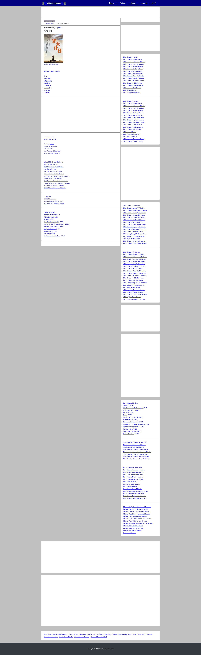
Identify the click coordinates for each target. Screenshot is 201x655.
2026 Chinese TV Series (131, 205)
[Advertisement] (92, 12)
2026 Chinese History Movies (133, 71)
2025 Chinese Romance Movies (133, 122)
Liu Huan (47, 90)
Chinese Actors (73, 634)
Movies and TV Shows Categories (98, 634)
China (52, 144)
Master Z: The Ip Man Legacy (54, 224)
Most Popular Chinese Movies (53, 167)
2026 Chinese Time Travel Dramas (135, 243)
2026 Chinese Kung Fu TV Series (134, 224)
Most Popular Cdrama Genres (133, 447)
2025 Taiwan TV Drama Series (133, 285)
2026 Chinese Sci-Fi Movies (132, 83)
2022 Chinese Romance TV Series (55, 188)
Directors (83, 634)
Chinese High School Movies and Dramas (137, 519)
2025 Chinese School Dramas (133, 292)
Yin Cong (47, 92)
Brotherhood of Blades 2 (52, 236)
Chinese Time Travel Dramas (133, 528)
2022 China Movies (50, 199)
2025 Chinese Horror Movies (133, 115)
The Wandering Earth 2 (131, 426)
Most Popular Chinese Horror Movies (136, 456)
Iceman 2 (47, 233)
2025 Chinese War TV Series (133, 280)
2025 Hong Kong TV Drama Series (135, 283)
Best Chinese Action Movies (53, 171)
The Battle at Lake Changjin (133, 408)
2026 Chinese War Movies (132, 88)
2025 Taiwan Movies (130, 136)
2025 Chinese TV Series (131, 252)
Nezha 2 (126, 405)
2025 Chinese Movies (130, 101)
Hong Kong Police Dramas (132, 530)
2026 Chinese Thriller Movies (133, 85)
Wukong (46, 219)
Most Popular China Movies (53, 178)
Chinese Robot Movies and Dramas (135, 521)
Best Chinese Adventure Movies (134, 470)
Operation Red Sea (129, 431)
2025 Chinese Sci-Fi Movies (132, 125)
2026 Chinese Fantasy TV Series (134, 220)
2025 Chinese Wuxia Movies (132, 141)
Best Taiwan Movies (130, 486)
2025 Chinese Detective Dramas (134, 290)
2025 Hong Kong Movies (131, 134)
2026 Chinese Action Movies (132, 59)
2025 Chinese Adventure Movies (134, 106)
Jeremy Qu (47, 88)
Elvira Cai (47, 85)
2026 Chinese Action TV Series (133, 208)
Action (50, 153)
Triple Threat (48, 217)
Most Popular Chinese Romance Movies (57, 183)
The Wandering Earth (51, 222)
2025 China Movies (129, 132)
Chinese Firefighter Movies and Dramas (137, 514)
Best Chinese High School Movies (134, 496)
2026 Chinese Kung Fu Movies (133, 76)
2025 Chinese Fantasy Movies (133, 113)
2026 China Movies (129, 90)
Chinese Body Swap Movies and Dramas (137, 507)
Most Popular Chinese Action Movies (56, 181)
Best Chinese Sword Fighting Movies (135, 491)
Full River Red (128, 419)
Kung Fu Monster (50, 229)
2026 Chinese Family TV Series (134, 217)
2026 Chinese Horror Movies (133, 73)
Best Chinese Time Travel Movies (134, 498)
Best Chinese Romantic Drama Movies (56, 176)
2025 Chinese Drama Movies (133, 110)
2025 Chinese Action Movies (132, 103)
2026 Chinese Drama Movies (133, 66)
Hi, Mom (126, 412)
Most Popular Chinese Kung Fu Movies (136, 459)
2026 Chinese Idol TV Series (132, 222)
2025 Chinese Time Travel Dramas (135, 294)
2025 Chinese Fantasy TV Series (134, 266)
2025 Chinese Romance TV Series (134, 275)
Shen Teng (47, 78)
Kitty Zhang (48, 81)
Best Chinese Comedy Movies (133, 472)
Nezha (125, 415)
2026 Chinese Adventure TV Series (135, 210)
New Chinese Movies (66, 637)
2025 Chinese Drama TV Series (134, 261)
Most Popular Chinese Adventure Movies (137, 452)
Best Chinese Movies (50, 164)
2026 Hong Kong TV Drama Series (135, 234)
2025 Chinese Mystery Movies (133, 120)
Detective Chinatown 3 (131, 422)
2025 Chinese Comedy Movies (133, 108)
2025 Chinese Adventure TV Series (135, 257)
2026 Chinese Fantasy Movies (133, 69)
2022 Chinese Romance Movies (54, 203)
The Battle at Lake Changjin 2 (133, 424)
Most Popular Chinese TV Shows (134, 445)
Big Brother (48, 231)
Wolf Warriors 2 (49, 214)
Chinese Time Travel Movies (133, 526)
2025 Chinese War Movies (132, 129)
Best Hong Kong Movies (131, 484)
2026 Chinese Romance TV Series (134, 229)
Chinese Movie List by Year (121, 634)
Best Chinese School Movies (132, 489)
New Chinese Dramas (81, 637)
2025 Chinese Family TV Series (134, 264)
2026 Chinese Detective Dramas (134, 241)
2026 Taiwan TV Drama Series (133, 236)
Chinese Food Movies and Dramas (135, 516)
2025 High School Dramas (132, 297)
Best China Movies (50, 169)
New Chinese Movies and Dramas (55, 634)
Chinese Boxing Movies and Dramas (135, 509)
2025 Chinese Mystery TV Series (134, 273)
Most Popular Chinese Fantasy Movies (136, 454)
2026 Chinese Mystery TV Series (134, 227)
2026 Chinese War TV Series (133, 231)
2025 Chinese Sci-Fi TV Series (133, 278)
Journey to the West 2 (51, 226)
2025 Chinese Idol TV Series (132, 268)
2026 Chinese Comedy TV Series (134, 213)
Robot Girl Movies (129, 533)
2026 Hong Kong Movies (131, 92)
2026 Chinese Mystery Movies (133, 78)
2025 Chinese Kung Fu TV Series (134, 271)
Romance (56, 153)
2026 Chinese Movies (130, 57)
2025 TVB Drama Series (131, 287)
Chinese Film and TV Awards (142, 634)
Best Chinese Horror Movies (133, 477)
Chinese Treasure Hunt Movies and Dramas (138, 523)
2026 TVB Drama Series (131, 238)
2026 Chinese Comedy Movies (133, 64)
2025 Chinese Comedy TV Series (134, 259)
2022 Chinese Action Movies (53, 201)
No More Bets (128, 429)
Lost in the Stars (128, 434)
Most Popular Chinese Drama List (135, 442)
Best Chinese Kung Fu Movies (133, 479)
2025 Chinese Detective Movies (133, 139)
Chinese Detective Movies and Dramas (136, 511)
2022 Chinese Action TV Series (54, 185)
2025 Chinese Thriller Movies (133, 127)
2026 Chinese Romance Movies (133, 80)
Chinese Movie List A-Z (99, 637)
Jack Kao (47, 83)
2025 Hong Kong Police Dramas (134, 299)
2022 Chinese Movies (49, 23)
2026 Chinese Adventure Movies (134, 62)
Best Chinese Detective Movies (133, 493)
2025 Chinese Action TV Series (133, 254)
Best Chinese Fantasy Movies (133, 474)
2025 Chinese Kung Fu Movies (133, 117)
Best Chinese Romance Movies (54, 174)
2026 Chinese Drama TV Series (134, 215)
